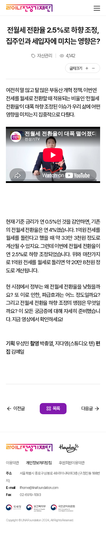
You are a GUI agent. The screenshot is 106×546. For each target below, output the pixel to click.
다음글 (87, 408)
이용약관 (12, 462)
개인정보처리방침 (39, 462)
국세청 (13, 508)
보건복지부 (36, 508)
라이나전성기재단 (29, 8)
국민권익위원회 (63, 508)
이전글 (19, 408)
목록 (56, 408)
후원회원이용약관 (72, 462)
